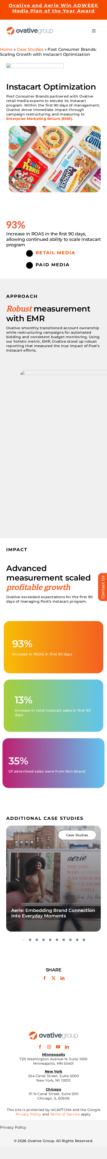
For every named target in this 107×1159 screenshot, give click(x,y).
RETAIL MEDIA (55, 253)
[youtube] (58, 1047)
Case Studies (30, 49)
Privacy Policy (28, 1114)
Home (6, 49)
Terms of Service (65, 1114)
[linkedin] (67, 1047)
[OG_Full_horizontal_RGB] (30, 28)
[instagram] (49, 1047)
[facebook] (40, 1047)
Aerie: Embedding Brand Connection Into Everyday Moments (53, 913)
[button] (23, 940)
